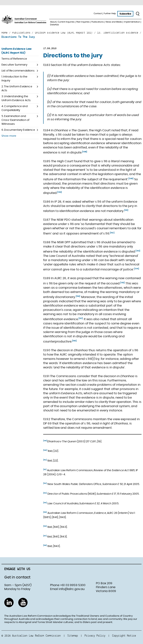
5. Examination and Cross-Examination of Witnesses (15, 120)
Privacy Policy (95, 635)
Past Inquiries (83, 22)
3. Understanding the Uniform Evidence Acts (16, 98)
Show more (8, 136)
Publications (97, 22)
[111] (126, 210)
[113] (138, 251)
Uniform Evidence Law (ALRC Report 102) (16, 51)
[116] (78, 296)
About (53, 22)
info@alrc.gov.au (72, 589)
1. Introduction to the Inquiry (14, 78)
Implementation (132, 22)
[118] (74, 341)
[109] (131, 178)
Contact (98, 13)
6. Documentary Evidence (18, 130)
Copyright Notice (124, 635)
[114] (136, 269)
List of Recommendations (17, 70)
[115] (122, 282)
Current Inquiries (66, 22)
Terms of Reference (14, 59)
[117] (81, 318)
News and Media (114, 22)
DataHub (54, 25)
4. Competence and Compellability (14, 108)
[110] (59, 192)
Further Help (110, 13)
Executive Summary (14, 65)
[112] (112, 233)
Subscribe (125, 14)
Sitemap (72, 635)
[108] (84, 152)
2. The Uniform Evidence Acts (16, 88)
